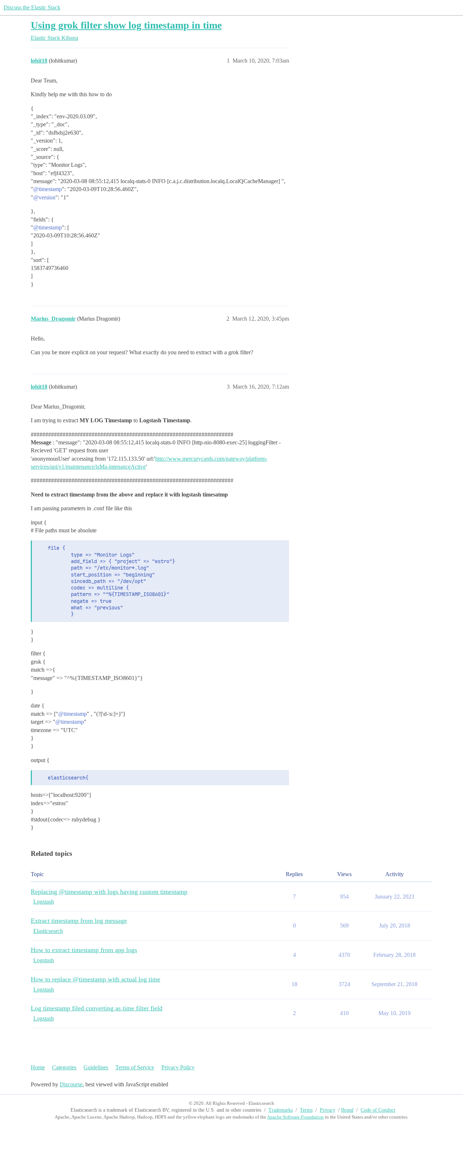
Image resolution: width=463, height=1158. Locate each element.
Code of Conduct (378, 1110)
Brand (347, 1110)
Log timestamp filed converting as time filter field (96, 1008)
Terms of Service (134, 1067)
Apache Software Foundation (295, 1117)
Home (38, 1067)
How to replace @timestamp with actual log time (95, 979)
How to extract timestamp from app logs (84, 950)
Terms (306, 1110)
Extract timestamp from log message (79, 920)
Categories (64, 1067)
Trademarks (280, 1110)
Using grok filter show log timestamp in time (126, 25)
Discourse (71, 1084)
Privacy (327, 1110)
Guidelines (96, 1067)
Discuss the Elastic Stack (32, 7)
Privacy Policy (178, 1067)
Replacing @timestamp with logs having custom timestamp (109, 891)
